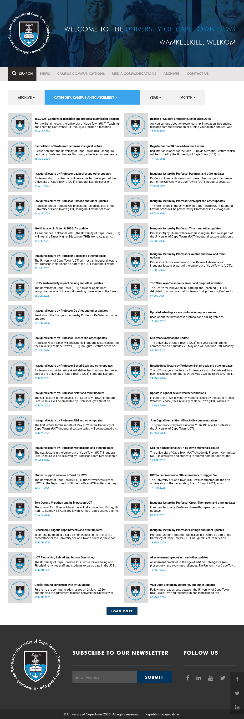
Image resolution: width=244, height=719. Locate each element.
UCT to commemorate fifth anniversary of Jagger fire (183, 475)
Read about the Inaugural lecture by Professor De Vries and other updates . (76, 317)
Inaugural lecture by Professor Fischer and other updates (71, 338)
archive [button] (25, 97)
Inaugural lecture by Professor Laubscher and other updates (73, 173)
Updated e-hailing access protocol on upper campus (183, 312)
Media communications (134, 74)
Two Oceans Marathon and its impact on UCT (63, 502)
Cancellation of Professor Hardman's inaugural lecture (68, 146)
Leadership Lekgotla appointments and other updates (68, 530)
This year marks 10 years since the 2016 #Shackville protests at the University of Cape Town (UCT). (191, 427)
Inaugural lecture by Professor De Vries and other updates (71, 310)
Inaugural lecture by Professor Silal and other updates (69, 420)
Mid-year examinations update (169, 338)
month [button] (186, 97)
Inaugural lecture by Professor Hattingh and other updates (187, 530)
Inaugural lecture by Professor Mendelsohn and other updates (74, 448)
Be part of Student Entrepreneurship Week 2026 (180, 119)
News (45, 74)
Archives (171, 74)
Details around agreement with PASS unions (62, 585)
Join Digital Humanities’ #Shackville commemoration (183, 420)
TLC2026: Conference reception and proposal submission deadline (77, 119)
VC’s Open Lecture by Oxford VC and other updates (182, 585)
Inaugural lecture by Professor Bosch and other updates (70, 256)
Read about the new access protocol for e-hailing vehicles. (187, 317)
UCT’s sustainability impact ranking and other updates (69, 283)
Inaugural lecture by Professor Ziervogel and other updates (187, 201)
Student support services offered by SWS (60, 475)
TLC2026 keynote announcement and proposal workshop (186, 283)
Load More (122, 611)
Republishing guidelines (163, 714)
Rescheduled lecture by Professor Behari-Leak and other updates (191, 365)
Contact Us (198, 74)
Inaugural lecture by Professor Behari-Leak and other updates (74, 365)
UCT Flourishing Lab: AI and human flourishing (65, 557)
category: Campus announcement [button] (84, 97)
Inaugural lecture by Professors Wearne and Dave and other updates (187, 256)
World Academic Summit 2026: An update (61, 228)
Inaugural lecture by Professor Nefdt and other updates (69, 393)
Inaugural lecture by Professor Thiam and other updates (185, 228)
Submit (154, 677)
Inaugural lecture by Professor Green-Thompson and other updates (192, 502)
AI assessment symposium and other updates (179, 557)
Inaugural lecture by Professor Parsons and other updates (71, 201)
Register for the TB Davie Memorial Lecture (177, 146)
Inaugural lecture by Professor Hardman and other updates (187, 173)
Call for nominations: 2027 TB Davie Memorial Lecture (184, 448)
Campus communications (81, 74)
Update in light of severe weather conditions (178, 393)
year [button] (154, 97)
